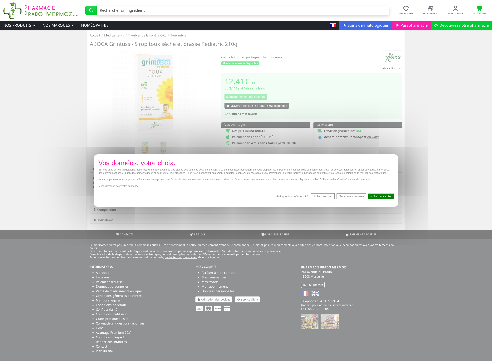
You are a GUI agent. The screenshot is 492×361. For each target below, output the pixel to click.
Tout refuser (324, 196)
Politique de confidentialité (292, 196)
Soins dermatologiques (368, 25)
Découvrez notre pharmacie (463, 25)
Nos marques (56, 25)
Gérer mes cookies (351, 196)
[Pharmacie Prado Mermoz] (40, 10)
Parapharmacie (414, 25)
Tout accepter (382, 196)
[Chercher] (91, 10)
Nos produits (17, 25)
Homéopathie (95, 25)
